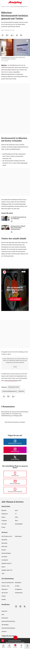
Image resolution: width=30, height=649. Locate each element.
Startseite (3, 6)
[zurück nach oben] (15, 638)
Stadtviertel (5, 513)
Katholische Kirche (13, 387)
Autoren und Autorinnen (8, 582)
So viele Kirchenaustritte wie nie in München (18, 217)
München (7, 6)
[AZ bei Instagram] (20, 606)
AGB (3, 614)
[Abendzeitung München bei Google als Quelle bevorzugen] (21, 35)
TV (15, 513)
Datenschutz (5, 618)
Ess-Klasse (4, 556)
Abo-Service (5, 592)
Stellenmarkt (18, 536)
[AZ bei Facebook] (16, 606)
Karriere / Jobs (5, 586)
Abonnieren (5, 589)
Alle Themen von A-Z (7, 536)
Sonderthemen (19, 592)
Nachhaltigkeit (19, 524)
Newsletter (4, 539)
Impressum (4, 611)
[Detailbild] (27, 40)
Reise (16, 520)
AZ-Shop (17, 586)
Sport (16, 510)
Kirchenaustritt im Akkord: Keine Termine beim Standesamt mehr (18, 227)
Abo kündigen (5, 624)
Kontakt (4, 599)
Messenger (4, 543)
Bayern (3, 517)
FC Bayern (4, 520)
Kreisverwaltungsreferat (11, 380)
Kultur (16, 517)
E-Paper (4, 596)
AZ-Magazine (18, 589)
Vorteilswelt (5, 560)
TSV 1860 (4, 524)
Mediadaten (18, 582)
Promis (3, 527)
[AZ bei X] (25, 606)
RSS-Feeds (4, 546)
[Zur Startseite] (15, 3)
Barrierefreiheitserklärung (8, 621)
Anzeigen (15, 366)
